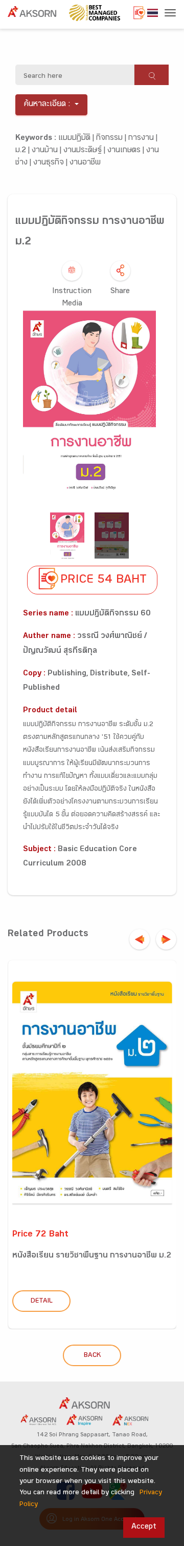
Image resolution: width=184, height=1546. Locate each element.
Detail (42, 1301)
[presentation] (139, 939)
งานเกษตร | (126, 151)
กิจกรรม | (112, 138)
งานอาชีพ (85, 163)
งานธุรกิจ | (51, 163)
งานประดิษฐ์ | (85, 151)
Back (92, 1356)
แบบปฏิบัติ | (77, 138)
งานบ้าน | (47, 151)
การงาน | (142, 138)
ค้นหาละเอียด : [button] (47, 104)
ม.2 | (23, 151)
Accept (143, 1527)
